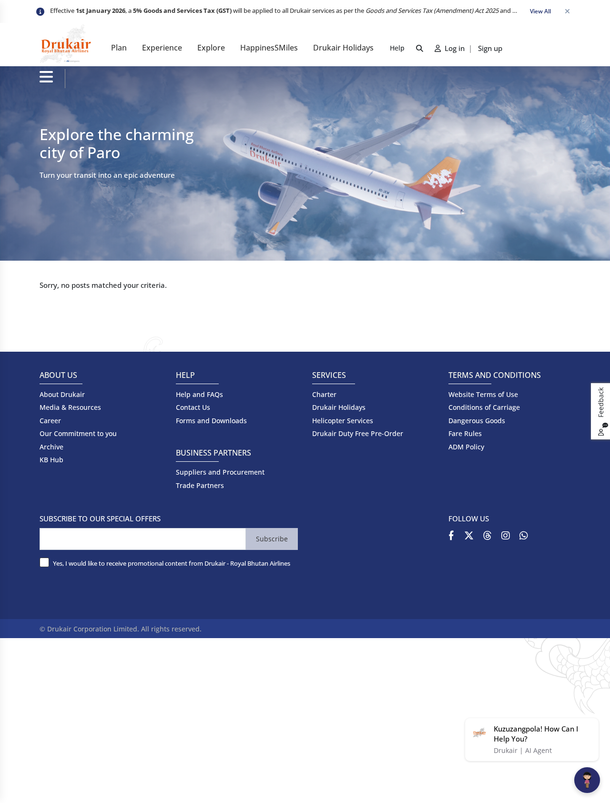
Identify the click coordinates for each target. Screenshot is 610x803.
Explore (211, 47)
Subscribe (272, 538)
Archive (51, 446)
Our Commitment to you (78, 433)
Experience (162, 47)
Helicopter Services (342, 420)
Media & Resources (70, 407)
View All (540, 11)
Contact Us (193, 407)
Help (397, 47)
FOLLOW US (468, 518)
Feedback (600, 403)
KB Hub (51, 459)
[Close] (567, 11)
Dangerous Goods (476, 420)
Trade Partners (200, 485)
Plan (119, 47)
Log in (454, 48)
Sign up (490, 48)
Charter (324, 394)
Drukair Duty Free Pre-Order (357, 433)
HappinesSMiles (269, 47)
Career (50, 420)
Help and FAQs (199, 394)
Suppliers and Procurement (220, 472)
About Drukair (62, 394)
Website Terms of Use (483, 394)
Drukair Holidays (343, 47)
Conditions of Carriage (484, 407)
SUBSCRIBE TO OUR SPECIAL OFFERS (100, 518)
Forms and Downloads (211, 420)
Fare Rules (465, 433)
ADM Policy (466, 446)
